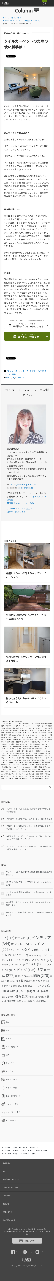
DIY (8, 937)
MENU (36, 11)
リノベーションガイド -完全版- (11, 721)
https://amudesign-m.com (23, 484)
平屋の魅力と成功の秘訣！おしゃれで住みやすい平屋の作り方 (29, 913)
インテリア (19, 377)
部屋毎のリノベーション (28, 1147)
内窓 (29, 976)
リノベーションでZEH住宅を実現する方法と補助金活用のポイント (29, 873)
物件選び (42, 997)
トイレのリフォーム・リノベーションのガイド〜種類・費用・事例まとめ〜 (26, 757)
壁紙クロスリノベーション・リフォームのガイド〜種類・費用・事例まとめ (25, 747)
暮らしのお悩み (41, 1150)
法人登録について (9, 1220)
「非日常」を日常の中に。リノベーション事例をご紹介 (29, 819)
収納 (40, 975)
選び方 (33, 1000)
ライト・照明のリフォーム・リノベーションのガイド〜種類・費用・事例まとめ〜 (26, 743)
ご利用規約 (6, 1195)
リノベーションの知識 (9, 1150)
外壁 (35, 981)
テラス (43, 950)
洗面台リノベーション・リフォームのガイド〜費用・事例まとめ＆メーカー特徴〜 (26, 752)
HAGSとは (6, 1163)
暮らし (39, 991)
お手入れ (23, 938)
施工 (26, 991)
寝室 (17, 986)
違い (24, 1001)
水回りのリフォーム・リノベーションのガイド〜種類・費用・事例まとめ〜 (26, 750)
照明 (22, 996)
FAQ (4, 1171)
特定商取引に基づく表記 (11, 1179)
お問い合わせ (7, 1212)
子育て (6, 986)
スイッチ (17, 950)
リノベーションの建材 (9, 1153)
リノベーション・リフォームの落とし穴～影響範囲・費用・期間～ (27, 778)
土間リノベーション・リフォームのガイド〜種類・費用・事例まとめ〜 (26, 759)
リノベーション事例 (9, 1147)
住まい (20, 976)
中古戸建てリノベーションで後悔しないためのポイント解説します (29, 903)
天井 (46, 981)
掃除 (14, 991)
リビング (24, 969)
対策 (27, 986)
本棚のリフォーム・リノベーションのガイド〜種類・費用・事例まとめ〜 (25, 765)
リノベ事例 (11, 374)
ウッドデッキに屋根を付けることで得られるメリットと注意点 (29, 893)
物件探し (34, 997)
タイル (9, 377)
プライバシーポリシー (10, 1187)
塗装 (14, 981)
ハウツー (21, 955)
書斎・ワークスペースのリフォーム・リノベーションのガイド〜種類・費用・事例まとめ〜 (26, 761)
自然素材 (14, 1001)
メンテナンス (18, 964)
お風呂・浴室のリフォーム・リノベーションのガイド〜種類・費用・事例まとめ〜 (26, 754)
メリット (6, 964)
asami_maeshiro (25, 487)
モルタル (34, 964)
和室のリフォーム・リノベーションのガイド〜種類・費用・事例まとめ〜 (26, 769)
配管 (43, 1001)
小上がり (40, 986)
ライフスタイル (27, 1150)
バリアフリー (34, 955)
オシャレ (20, 944)
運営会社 (6, 1204)
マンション (41, 960)
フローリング (18, 959)
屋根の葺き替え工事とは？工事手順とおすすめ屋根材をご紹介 (29, 883)
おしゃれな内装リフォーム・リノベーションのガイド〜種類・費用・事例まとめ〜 (26, 745)
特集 (34, 1153)
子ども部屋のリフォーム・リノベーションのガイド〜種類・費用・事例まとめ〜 (26, 766)
